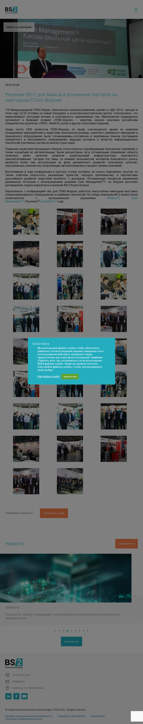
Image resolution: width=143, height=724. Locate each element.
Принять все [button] (70, 376)
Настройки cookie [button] (48, 376)
